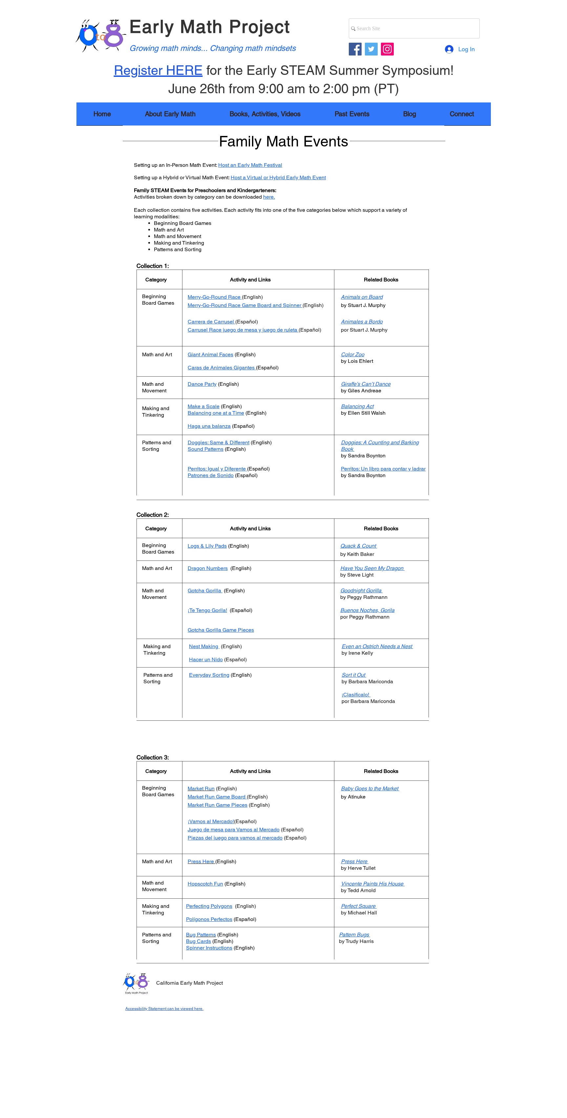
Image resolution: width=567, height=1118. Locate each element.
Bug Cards (198, 941)
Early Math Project (209, 26)
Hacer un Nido (206, 659)
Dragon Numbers (208, 568)
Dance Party (202, 384)
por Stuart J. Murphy (365, 330)
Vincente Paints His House (372, 884)
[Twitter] (371, 49)
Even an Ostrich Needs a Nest (377, 646)
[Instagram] (387, 49)
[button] (265, 116)
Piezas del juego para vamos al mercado (235, 838)
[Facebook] (355, 49)
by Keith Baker (357, 554)
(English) (240, 675)
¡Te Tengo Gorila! (207, 610)
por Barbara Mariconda (368, 701)
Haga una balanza (209, 426)
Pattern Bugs (354, 935)
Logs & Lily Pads (207, 546)
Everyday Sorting (209, 675)
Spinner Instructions (209, 948)
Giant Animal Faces (210, 354)
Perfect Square (358, 906)
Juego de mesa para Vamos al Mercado (234, 829)
